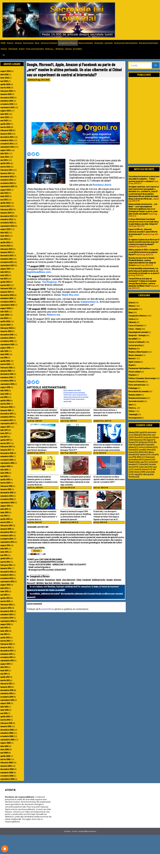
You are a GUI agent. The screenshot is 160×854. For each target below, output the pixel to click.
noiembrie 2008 (6, 772)
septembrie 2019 (7, 344)
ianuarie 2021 (5, 291)
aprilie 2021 (5, 281)
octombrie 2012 (6, 617)
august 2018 (5, 387)
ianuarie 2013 (5, 607)
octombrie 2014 (6, 538)
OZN (141, 457)
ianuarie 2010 (5, 726)
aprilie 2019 (5, 361)
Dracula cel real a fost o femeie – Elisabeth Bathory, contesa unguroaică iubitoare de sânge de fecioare (142, 261)
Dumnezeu (140, 440)
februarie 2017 (6, 446)
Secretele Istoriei (136, 401)
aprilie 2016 (5, 479)
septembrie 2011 (7, 660)
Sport (131, 404)
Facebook (86, 579)
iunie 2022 (4, 235)
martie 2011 (5, 680)
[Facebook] (29, 154)
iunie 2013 (4, 591)
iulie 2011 (4, 667)
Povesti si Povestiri (137, 381)
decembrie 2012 (6, 611)
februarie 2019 (6, 367)
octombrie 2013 (6, 578)
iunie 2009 (4, 749)
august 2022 (5, 229)
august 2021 (5, 268)
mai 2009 (4, 752)
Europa (133, 442)
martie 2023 (5, 206)
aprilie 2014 (5, 558)
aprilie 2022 (5, 242)
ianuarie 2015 (5, 528)
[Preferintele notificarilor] (4, 848)
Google (109, 579)
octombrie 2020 (6, 301)
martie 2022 (5, 245)
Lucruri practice (135, 345)
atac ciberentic (68, 579)
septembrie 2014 (7, 542)
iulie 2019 (4, 351)
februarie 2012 (6, 644)
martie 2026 (5, 87)
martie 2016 (5, 482)
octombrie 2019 (6, 341)
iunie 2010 (4, 710)
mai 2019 (3, 357)
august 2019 (5, 347)
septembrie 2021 (7, 265)
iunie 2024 (4, 156)
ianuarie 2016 (5, 489)
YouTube (134, 477)
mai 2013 (3, 594)
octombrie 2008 (6, 775)
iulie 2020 (4, 311)
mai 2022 (4, 239)
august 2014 (5, 545)
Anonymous (50, 579)
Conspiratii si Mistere (67, 43)
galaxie (133, 447)
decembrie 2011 (6, 650)
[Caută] (156, 65)
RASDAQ (56, 583)
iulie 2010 (4, 706)
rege (144, 462)
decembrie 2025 (7, 97)
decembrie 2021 (6, 255)
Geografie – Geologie (103, 43)
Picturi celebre (135, 371)
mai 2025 (4, 120)
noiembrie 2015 (6, 496)
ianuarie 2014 (5, 568)
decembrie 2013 (6, 571)
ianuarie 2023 (6, 212)
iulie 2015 (4, 509)
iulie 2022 (4, 232)
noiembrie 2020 (6, 298)
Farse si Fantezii (135, 325)
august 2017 (5, 426)
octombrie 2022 (6, 222)
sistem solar (145, 467)
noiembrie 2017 (6, 416)
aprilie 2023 (5, 202)
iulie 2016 (4, 469)
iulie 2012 (4, 627)
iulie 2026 (4, 74)
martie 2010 (5, 719)
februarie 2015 (6, 525)
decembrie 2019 (6, 334)
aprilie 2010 (5, 716)
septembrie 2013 (7, 581)
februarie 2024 (6, 170)
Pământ (134, 462)
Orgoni (22, 48)
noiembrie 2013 (6, 575)
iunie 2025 (4, 117)
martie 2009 (5, 759)
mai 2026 (4, 81)
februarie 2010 (6, 723)
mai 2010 (3, 713)
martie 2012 (5, 640)
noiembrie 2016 (6, 456)
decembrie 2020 (7, 295)
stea (138, 469)
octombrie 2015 (6, 499)
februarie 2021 (6, 288)
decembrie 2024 (7, 137)
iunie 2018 (4, 394)
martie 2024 (5, 166)
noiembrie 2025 (6, 100)
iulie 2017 (4, 430)
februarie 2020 (6, 328)
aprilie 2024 (5, 163)
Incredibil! (77, 48)
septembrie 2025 (7, 107)
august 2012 (5, 624)
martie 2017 (5, 443)
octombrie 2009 (6, 736)
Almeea (18, 43)
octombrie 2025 (6, 104)
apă (143, 432)
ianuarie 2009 (6, 766)
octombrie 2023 (6, 183)
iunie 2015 (4, 512)
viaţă (138, 474)
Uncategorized (135, 417)
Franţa (149, 445)
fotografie (139, 445)
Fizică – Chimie (135, 329)
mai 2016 (3, 476)
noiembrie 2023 (6, 179)
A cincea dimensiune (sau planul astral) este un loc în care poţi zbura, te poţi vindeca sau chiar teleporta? (144, 221)
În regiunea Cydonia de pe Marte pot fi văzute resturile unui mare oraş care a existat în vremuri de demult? (144, 242)
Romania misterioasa (148, 43)
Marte (151, 450)
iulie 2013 (4, 588)
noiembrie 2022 (6, 219)
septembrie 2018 (7, 384)
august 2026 (5, 71)
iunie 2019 (4, 354)
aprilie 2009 (5, 756)
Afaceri (10, 43)
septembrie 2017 (7, 423)
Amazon (40, 579)
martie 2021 (5, 285)
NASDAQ (40, 583)
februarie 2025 (6, 130)
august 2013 (5, 584)
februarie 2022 (6, 249)
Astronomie (28, 43)
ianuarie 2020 (6, 331)
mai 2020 (4, 318)
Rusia (144, 464)
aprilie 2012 (5, 637)
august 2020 (5, 308)
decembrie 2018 (6, 374)
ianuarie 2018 (5, 410)
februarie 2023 (6, 209)
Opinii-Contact (135, 361)
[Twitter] (33, 154)
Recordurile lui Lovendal (138, 391)
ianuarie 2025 (6, 133)
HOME (3, 43)
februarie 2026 (6, 91)
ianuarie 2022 (6, 252)
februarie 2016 (6, 486)
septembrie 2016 (7, 463)
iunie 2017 (4, 433)
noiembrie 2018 (6, 377)
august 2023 (5, 189)
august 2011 (5, 663)
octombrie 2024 (7, 143)
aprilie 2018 (5, 400)
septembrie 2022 (7, 226)
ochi (155, 454)
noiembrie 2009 (6, 733)
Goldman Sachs (98, 579)
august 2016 (5, 466)
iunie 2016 (4, 472)
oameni (145, 454)
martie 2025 (5, 127)
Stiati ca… (49, 48)
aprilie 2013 (5, 598)
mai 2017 (3, 436)
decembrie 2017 (6, 413)
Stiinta (4, 48)
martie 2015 (5, 522)
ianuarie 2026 (6, 94)
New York (48, 583)
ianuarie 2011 (5, 687)
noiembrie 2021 (6, 259)
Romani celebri (135, 394)
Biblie (138, 435)
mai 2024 (4, 160)
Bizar (37, 43)
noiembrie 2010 (6, 693)
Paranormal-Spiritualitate (126, 43)
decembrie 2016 (6, 453)
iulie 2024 (4, 153)
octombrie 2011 (6, 657)
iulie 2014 (4, 548)
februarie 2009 (6, 762)
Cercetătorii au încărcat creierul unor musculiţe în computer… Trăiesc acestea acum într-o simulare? (144, 178)
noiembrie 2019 (6, 337)
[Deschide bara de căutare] (3, 55)
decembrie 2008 (7, 769)
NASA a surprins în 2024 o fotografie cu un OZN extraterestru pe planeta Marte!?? (143, 252)
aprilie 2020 (5, 321)
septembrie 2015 (7, 502)
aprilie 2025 (5, 124)
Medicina (60, 48)
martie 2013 (5, 601)
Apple (58, 579)
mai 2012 (3, 634)
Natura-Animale (85, 43)
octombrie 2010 (6, 696)
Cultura (68, 48)
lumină (133, 450)
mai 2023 (4, 199)
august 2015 (5, 505)
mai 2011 (3, 673)
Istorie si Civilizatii (49, 43)
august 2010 (5, 703)
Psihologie (133, 388)
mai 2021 (3, 278)
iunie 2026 (4, 77)
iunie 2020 (4, 314)
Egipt (151, 440)
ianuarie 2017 (5, 449)
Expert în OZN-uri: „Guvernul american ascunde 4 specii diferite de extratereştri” (143, 231)
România (65, 583)
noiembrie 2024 (6, 140)
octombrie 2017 (6, 420)
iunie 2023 (4, 196)
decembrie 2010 (6, 690)
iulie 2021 (4, 272)
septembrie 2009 (7, 739)
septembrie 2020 (7, 305)
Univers (139, 472)
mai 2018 (3, 397)
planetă (149, 459)
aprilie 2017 (5, 440)
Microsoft (31, 583)
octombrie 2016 (6, 459)
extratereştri (146, 442)
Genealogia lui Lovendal (138, 332)
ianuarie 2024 (6, 173)
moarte (133, 452)
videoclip (148, 474)
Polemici (132, 375)
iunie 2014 (4, 551)
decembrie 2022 (7, 216)
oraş (132, 457)
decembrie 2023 (7, 176)
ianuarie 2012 (5, 647)
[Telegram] (37, 154)
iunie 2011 (4, 670)
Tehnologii (13, 48)
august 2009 (5, 742)
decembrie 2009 (7, 729)
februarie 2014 (6, 565)
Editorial (132, 322)
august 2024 (5, 150)
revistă (153, 462)
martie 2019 (5, 364)
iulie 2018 (4, 390)
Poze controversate (35, 48)
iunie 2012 (4, 631)
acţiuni (33, 579)
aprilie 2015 (5, 519)
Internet (117, 579)
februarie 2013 (6, 604)
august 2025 (5, 110)
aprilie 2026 (5, 84)
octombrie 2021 (6, 262)
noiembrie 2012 (6, 614)
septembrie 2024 (7, 146)
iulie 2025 (4, 114)
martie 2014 (5, 561)
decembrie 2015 (6, 492)
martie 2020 (5, 324)
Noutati (132, 358)
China (78, 579)
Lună (143, 450)
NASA (143, 452)
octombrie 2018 (6, 380)
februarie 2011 (6, 683)
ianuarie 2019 (5, 370)
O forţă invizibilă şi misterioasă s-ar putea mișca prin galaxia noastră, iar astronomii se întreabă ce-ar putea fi (144, 270)
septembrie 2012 (7, 621)
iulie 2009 (4, 746)
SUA (72, 583)
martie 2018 (5, 403)
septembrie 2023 (7, 186)
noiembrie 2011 (6, 654)
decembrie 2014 (6, 532)
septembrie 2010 (7, 700)
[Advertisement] (75, 102)
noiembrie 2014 (6, 535)
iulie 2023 (4, 193)
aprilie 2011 (4, 677)
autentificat (47, 609)
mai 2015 (3, 515)
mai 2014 (4, 555)
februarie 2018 (6, 407)
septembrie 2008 (7, 779)
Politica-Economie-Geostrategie (142, 378)
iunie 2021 (4, 275)
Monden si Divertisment (138, 351)
